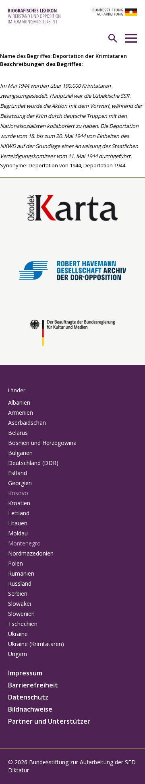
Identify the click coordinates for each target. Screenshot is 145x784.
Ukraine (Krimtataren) (36, 644)
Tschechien (22, 624)
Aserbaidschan (27, 422)
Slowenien (21, 613)
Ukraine (18, 634)
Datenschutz (28, 697)
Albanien (19, 402)
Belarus (18, 432)
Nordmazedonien (31, 553)
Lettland (18, 513)
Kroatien (19, 503)
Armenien (20, 412)
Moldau (18, 533)
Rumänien (21, 573)
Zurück (8, 173)
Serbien (17, 593)
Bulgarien (20, 453)
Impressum (25, 673)
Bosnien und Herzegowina (42, 443)
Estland (17, 473)
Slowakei (19, 603)
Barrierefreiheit (33, 685)
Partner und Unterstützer (49, 721)
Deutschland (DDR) (33, 463)
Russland (19, 583)
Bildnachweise (30, 709)
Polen (15, 563)
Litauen (17, 523)
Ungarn (17, 654)
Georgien (20, 483)
